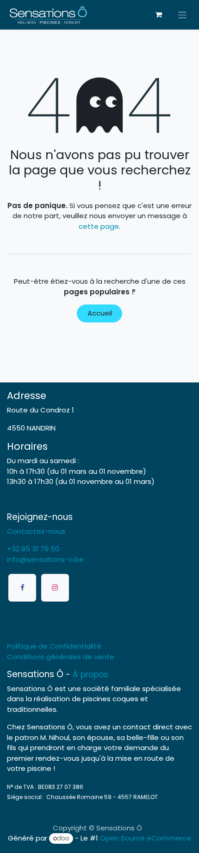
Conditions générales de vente (60, 657)
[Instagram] (55, 588)
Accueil (99, 313)
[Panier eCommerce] (158, 15)
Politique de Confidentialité (54, 646)
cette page (99, 226)
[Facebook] (22, 588)
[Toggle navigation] (183, 14)
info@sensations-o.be (45, 559)
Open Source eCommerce (145, 838)
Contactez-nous (36, 531)
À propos (90, 674)
